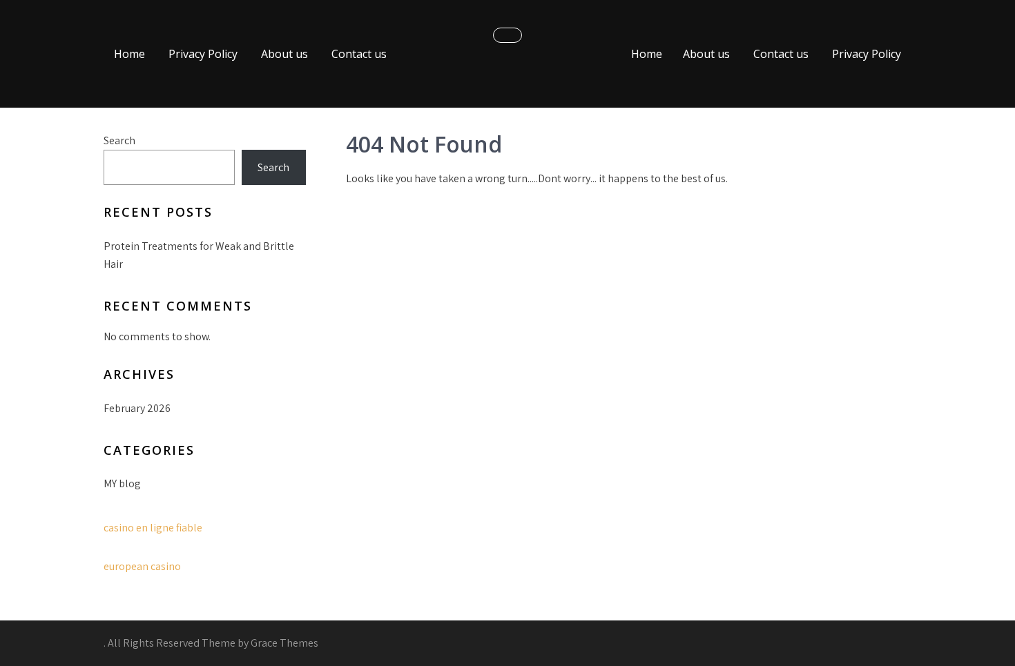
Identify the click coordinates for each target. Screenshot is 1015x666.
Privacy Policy (203, 53)
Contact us (359, 53)
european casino (142, 566)
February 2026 (137, 408)
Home (129, 53)
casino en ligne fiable (153, 527)
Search (119, 140)
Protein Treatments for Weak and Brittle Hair (199, 255)
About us (284, 53)
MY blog (122, 483)
